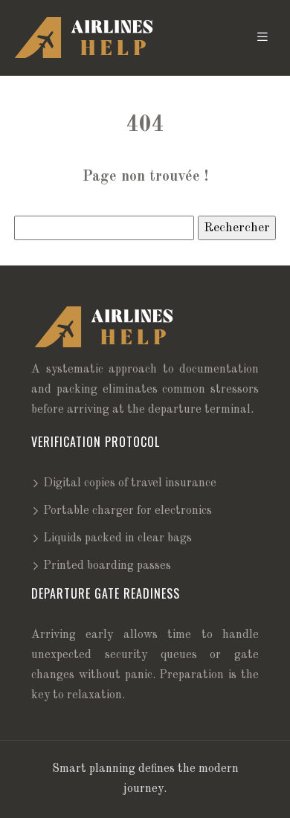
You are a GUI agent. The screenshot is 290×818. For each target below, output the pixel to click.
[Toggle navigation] (262, 37)
